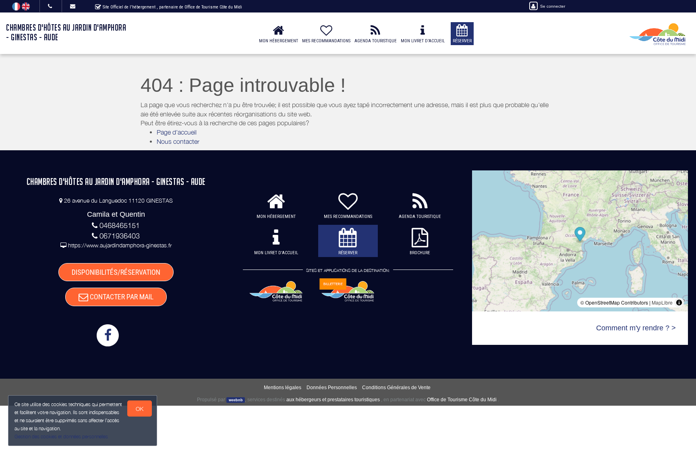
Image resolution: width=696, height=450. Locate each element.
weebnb (236, 400)
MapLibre (662, 302)
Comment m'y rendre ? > (636, 328)
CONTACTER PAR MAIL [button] (120, 296)
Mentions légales (282, 387)
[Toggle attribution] (679, 302)
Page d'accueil (177, 132)
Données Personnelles (332, 387)
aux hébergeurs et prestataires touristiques (333, 399)
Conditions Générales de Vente (396, 387)
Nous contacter (178, 141)
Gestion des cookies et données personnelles (61, 436)
